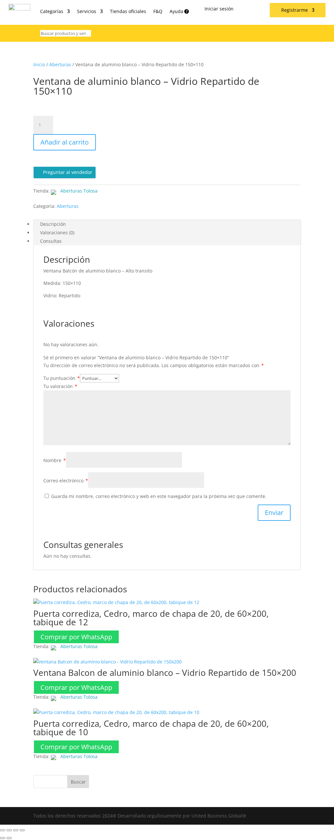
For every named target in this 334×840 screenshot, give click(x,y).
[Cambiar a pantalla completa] (9, 830)
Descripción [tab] (53, 224)
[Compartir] (15, 830)
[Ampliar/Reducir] (2, 830)
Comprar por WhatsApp (76, 636)
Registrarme (294, 10)
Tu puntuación (61, 378)
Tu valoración (60, 386)
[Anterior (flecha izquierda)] (2, 838)
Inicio (39, 64)
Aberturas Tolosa (79, 191)
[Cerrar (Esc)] (22, 830)
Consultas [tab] (51, 241)
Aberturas (60, 64)
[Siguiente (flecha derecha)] (9, 838)
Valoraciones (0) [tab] (57, 232)
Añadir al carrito (64, 142)
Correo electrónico (65, 480)
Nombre (54, 460)
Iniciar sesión (219, 9)
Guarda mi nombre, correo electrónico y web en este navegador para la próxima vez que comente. (158, 496)
